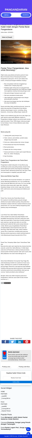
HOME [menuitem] (3, 391)
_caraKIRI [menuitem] (4, 396)
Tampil (10, 37)
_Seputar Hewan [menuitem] (6, 411)
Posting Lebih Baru (24, 366)
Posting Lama (6, 366)
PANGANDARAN (16, 9)
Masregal (15, 436)
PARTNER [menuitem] (4, 394)
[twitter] (12, 341)
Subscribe (16, 382)
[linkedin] (19, 341)
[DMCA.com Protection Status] (6, 283)
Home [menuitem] (2, 402)
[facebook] (5, 341)
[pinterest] (26, 341)
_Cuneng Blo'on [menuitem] (5, 398)
